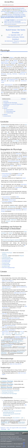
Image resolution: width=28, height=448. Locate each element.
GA (4, 339)
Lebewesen (20, 63)
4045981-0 (17, 417)
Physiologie (4, 255)
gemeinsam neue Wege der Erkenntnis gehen (14, 8)
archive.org (8, 334)
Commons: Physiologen (7, 384)
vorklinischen (13, 219)
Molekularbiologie (11, 209)
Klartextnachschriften (22, 346)
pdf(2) (15, 333)
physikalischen (4, 62)
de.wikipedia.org (4, 422)
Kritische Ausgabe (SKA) (9, 344)
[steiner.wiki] (15, 12)
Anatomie (24, 208)
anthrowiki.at (4, 11)
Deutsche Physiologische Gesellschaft (11, 240)
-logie (8, 429)
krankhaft (15, 89)
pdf (12, 333)
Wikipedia (4, 254)
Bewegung (3, 73)
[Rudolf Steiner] (1, 337)
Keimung (9, 73)
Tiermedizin (4, 176)
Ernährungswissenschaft (12, 79)
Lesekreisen (9, 14)
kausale (19, 158)
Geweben (6, 63)
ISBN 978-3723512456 (14, 318)
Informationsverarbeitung (14, 161)
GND (14, 417)
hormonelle (4, 201)
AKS (22, 417)
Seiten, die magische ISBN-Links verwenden (16, 427)
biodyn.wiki (7, 12)
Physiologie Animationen (7, 392)
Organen (13, 63)
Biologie (7, 60)
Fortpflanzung (21, 73)
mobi (22, 333)
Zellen (2, 63)
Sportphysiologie (6, 266)
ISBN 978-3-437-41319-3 (20, 292)
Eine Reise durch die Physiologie (9, 393)
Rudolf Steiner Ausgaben (7, 346)
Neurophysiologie (6, 261)
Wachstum (14, 73)
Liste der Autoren (21, 423)
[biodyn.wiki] (24, 11)
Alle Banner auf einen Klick (14, 26)
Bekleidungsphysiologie (7, 258)
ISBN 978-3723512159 (10, 325)
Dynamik (25, 156)
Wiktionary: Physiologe (6, 387)
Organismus (9, 66)
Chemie (19, 165)
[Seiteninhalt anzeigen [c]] (1, 54)
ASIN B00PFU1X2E (6, 288)
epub (3, 334)
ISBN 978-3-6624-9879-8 (15, 364)
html (19, 333)
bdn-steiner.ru (20, 341)
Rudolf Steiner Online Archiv (14, 342)
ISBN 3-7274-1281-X (6, 333)
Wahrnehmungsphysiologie (8, 267)
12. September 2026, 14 (15, 35)
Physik (11, 165)
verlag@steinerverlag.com (6, 340)
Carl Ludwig (15, 141)
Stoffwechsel (24, 72)
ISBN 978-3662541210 (7, 286)
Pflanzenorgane (12, 199)
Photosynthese (7, 198)
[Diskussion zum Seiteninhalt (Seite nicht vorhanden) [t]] (4, 54)
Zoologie (18, 175)
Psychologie (12, 80)
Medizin (16, 60)
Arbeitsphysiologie (6, 257)
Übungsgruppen (16, 14)
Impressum (18, 446)
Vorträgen (23, 14)
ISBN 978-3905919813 (10, 330)
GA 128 (22, 331)
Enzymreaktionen (6, 196)
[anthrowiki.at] (22, 9)
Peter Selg (4, 313)
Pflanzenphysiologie (6, 173)
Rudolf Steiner (5, 331)
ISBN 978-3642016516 (21, 286)
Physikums (8, 221)
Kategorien (3, 427)
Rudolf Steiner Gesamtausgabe (21, 337)
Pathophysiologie (12, 206)
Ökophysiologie (5, 263)
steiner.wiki (20, 12)
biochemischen (14, 62)
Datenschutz (3, 446)
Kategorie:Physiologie (7, 252)
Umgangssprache (8, 84)
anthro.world (17, 11)
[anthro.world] (10, 11)
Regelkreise (10, 201)
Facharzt (11, 233)
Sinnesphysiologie (6, 264)
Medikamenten (18, 187)
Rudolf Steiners (17, 336)
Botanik (20, 173)
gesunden (22, 87)
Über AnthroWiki (11, 446)
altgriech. (12, 57)
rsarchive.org (19, 334)
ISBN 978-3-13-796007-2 (7, 281)
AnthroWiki (9, 2)
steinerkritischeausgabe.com (6, 345)
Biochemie (18, 153)
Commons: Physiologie (7, 381)
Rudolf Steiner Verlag (10, 339)
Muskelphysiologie (6, 260)
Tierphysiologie (5, 175)
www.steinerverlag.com (18, 340)
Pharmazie (3, 80)
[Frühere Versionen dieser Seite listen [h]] (23, 54)
